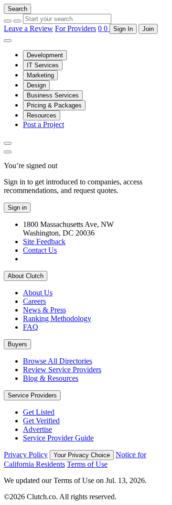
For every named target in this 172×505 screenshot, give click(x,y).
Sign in (17, 207)
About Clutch (25, 275)
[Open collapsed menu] (7, 40)
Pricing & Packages (54, 105)
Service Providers (32, 395)
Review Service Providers (62, 369)
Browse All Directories (57, 361)
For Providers (75, 28)
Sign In (123, 28)
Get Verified (41, 421)
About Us (38, 293)
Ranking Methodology (57, 318)
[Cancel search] (7, 21)
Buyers (17, 344)
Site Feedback (44, 241)
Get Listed (38, 412)
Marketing (40, 75)
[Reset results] (17, 21)
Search (17, 8)
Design (36, 85)
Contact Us (40, 250)
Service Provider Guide (58, 438)
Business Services (53, 95)
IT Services (43, 65)
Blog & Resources (50, 378)
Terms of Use (87, 464)
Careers (34, 301)
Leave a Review (28, 28)
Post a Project (43, 124)
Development (45, 55)
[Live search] (7, 143)
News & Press (44, 310)
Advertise (37, 429)
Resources (41, 115)
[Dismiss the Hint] (7, 151)
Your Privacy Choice (82, 455)
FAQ (30, 327)
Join (148, 28)
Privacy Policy (26, 455)
